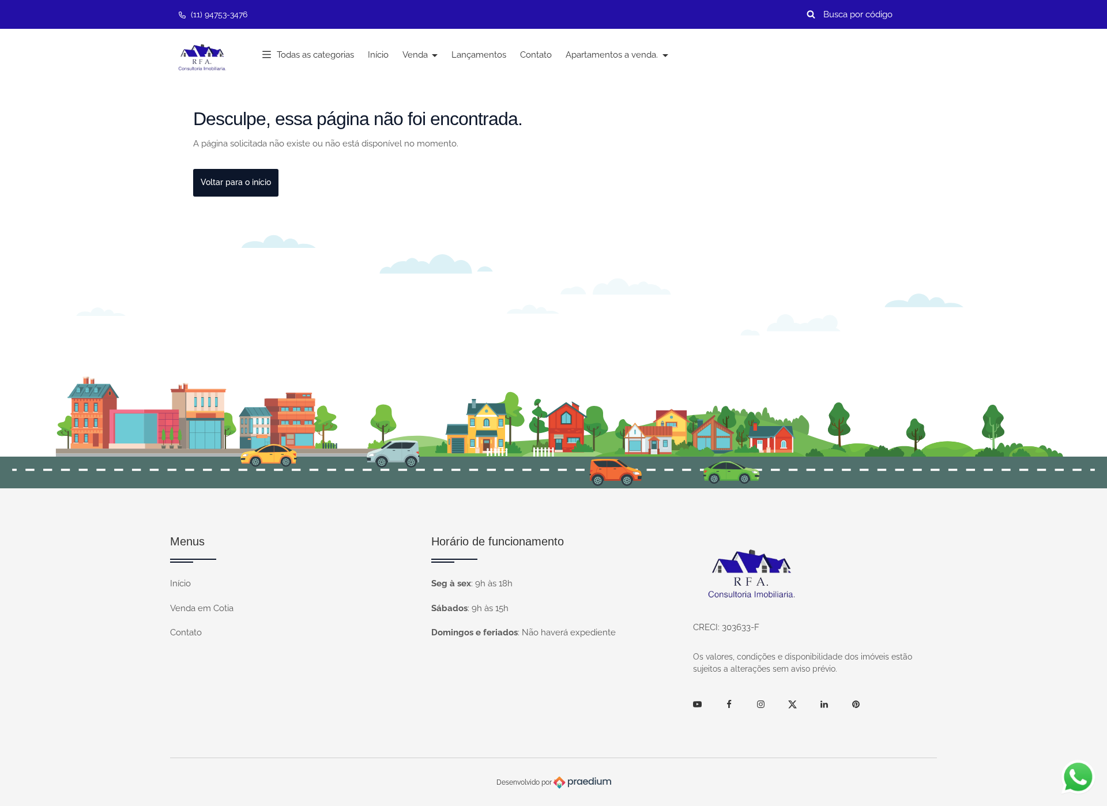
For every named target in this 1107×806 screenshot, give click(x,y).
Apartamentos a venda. (613, 55)
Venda (416, 55)
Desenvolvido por (525, 782)
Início (378, 55)
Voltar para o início (236, 182)
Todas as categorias (315, 55)
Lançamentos (478, 55)
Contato (536, 55)
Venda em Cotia (202, 608)
